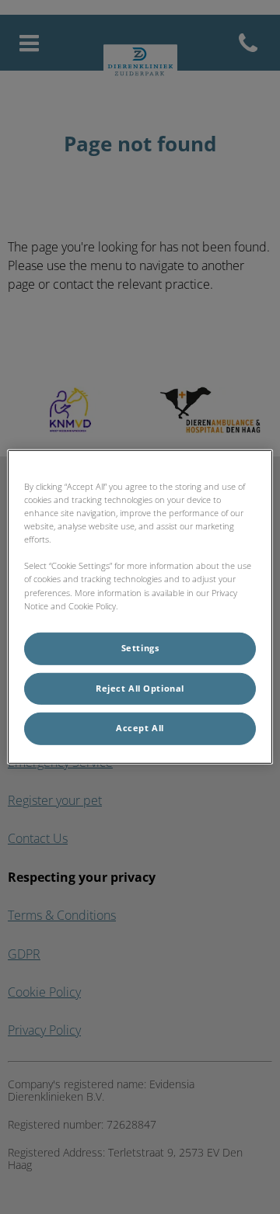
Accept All (140, 728)
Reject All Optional (140, 687)
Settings (140, 647)
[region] (140, 607)
